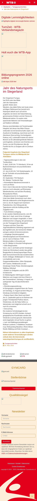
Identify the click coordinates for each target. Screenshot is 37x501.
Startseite (6, 7)
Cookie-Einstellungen (18, 466)
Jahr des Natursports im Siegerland (18, 89)
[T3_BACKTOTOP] (32, 496)
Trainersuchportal (18, 388)
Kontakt (18, 463)
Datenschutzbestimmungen (18, 453)
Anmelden (6, 441)
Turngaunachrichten (19, 7)
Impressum (11, 463)
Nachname (5, 424)
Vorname (4, 415)
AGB (3, 453)
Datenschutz (26, 463)
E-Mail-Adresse (7, 432)
